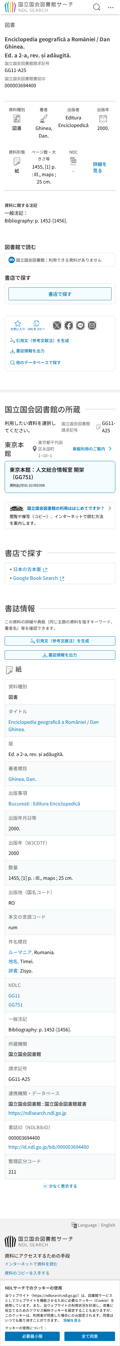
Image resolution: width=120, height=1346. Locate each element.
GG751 (15, 1004)
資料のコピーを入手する (27, 1273)
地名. (13, 961)
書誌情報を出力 (30, 351)
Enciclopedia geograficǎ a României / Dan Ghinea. (53, 725)
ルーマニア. (20, 952)
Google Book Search (36, 577)
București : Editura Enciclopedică (44, 803)
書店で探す (60, 293)
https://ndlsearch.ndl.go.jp (37, 1112)
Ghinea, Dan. (22, 778)
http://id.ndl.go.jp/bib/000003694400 (48, 1146)
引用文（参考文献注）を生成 (42, 340)
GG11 (14, 995)
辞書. (13, 970)
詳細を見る (100, 167)
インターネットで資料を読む (31, 1264)
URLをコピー (36, 329)
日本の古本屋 (27, 568)
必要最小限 (32, 1336)
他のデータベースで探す (38, 362)
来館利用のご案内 (89, 449)
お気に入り (17, 329)
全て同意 (90, 1336)
